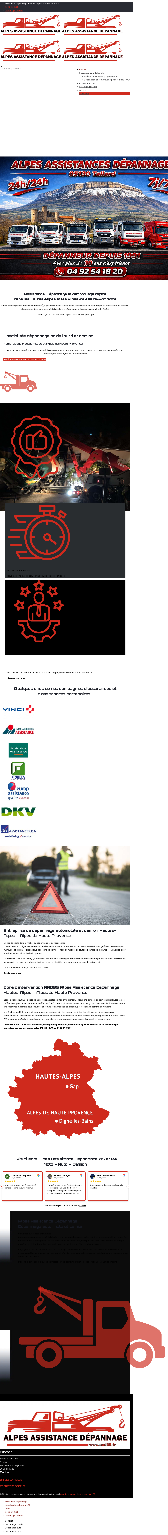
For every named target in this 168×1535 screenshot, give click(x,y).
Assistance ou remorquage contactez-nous (24, 359)
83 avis (82, 1205)
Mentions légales (68, 1494)
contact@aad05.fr (14, 10)
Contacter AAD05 (86, 1494)
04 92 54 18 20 (11, 7)
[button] (2, 1186)
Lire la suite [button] (95, 1197)
